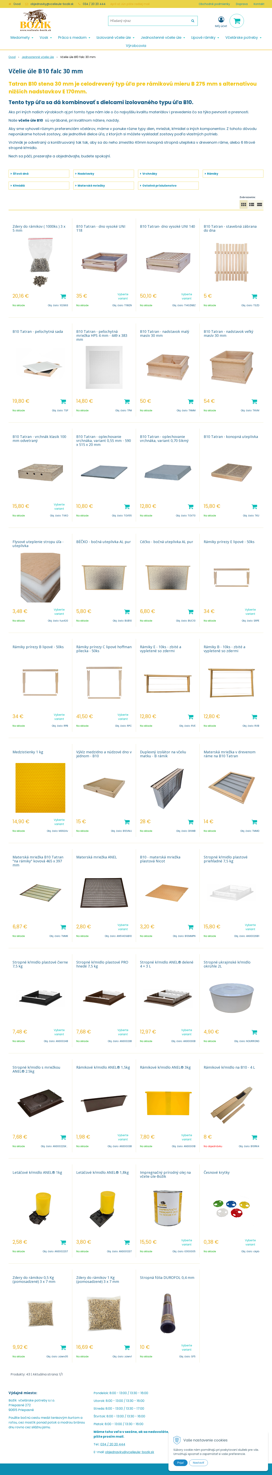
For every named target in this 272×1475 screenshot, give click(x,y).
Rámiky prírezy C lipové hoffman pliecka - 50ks (104, 648)
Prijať (180, 1462)
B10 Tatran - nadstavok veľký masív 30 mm (228, 333)
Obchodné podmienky (214, 4)
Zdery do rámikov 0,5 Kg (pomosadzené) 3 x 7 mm (34, 1279)
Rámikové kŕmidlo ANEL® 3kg (165, 1067)
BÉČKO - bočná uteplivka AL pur (103, 541)
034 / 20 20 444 (94, 4)
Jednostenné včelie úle (38, 57)
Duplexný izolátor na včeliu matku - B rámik (163, 754)
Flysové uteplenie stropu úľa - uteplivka (38, 543)
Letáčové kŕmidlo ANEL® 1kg (37, 1172)
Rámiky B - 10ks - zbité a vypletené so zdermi (224, 648)
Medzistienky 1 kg (28, 752)
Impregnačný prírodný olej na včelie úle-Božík (165, 1174)
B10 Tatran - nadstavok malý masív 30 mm (164, 333)
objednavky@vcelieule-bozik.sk (51, 4)
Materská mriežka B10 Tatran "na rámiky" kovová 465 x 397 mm (38, 861)
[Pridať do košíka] (63, 296)
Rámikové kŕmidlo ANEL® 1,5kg (103, 1067)
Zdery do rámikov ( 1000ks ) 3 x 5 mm (39, 228)
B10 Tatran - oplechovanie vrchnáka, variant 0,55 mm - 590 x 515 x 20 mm (103, 440)
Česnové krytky (217, 1172)
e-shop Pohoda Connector (153, 1469)
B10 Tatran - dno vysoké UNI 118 (100, 228)
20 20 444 (117, 1444)
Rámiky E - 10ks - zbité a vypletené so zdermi (160, 648)
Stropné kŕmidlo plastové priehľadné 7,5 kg (226, 859)
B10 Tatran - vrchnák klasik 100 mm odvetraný (39, 438)
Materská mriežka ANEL (96, 857)
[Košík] (237, 21)
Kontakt (259, 4)
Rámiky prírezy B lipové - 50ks (38, 646)
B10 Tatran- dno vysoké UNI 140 (167, 226)
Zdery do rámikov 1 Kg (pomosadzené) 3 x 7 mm (97, 1279)
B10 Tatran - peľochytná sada (38, 331)
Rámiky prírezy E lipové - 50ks (229, 541)
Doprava (242, 4)
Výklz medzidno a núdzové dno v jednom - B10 (104, 754)
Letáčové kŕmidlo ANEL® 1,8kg (102, 1172)
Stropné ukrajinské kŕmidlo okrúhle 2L (227, 964)
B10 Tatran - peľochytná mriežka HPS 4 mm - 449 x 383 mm (101, 335)
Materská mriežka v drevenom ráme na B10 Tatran (229, 754)
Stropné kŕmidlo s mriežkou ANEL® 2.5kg (36, 1069)
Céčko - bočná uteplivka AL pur (166, 541)
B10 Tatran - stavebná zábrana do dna (230, 228)
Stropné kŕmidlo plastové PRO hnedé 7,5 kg (102, 964)
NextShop (128, 1469)
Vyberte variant (122, 296)
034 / (105, 1444)
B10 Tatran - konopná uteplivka (231, 436)
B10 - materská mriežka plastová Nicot (160, 859)
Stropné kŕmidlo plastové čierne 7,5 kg (40, 964)
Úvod (17, 4)
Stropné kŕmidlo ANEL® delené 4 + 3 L (166, 964)
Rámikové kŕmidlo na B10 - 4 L (229, 1067)
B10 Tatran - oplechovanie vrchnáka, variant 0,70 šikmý (164, 438)
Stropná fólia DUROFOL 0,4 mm (167, 1277)
